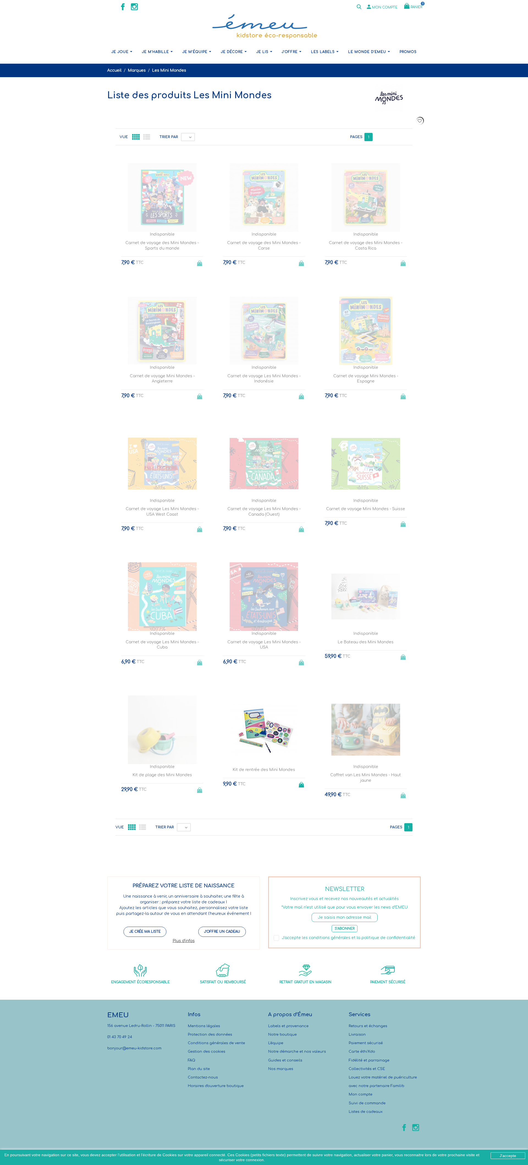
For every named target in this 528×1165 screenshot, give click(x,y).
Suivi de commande (367, 1103)
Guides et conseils (285, 1060)
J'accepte (508, 1155)
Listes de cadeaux (366, 1112)
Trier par (169, 137)
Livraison (357, 1035)
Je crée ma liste (145, 932)
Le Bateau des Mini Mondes (366, 642)
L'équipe (275, 1043)
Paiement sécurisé (366, 1043)
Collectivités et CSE (367, 1069)
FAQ (191, 1060)
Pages (356, 137)
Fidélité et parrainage (369, 1060)
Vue (124, 137)
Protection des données (210, 1035)
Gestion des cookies (206, 1052)
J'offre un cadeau (222, 932)
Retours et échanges (368, 1026)
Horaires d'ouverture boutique (216, 1086)
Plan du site (199, 1069)
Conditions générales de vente (216, 1043)
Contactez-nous (203, 1077)
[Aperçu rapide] (259, 858)
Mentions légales (204, 1026)
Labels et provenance (288, 1026)
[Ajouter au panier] (302, 783)
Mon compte (360, 1094)
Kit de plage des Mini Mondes (162, 775)
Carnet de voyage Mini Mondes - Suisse (365, 509)
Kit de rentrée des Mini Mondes (264, 770)
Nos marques (280, 1069)
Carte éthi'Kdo (362, 1052)
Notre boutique (282, 1035)
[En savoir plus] (269, 857)
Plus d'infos (184, 941)
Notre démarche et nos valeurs (297, 1052)
